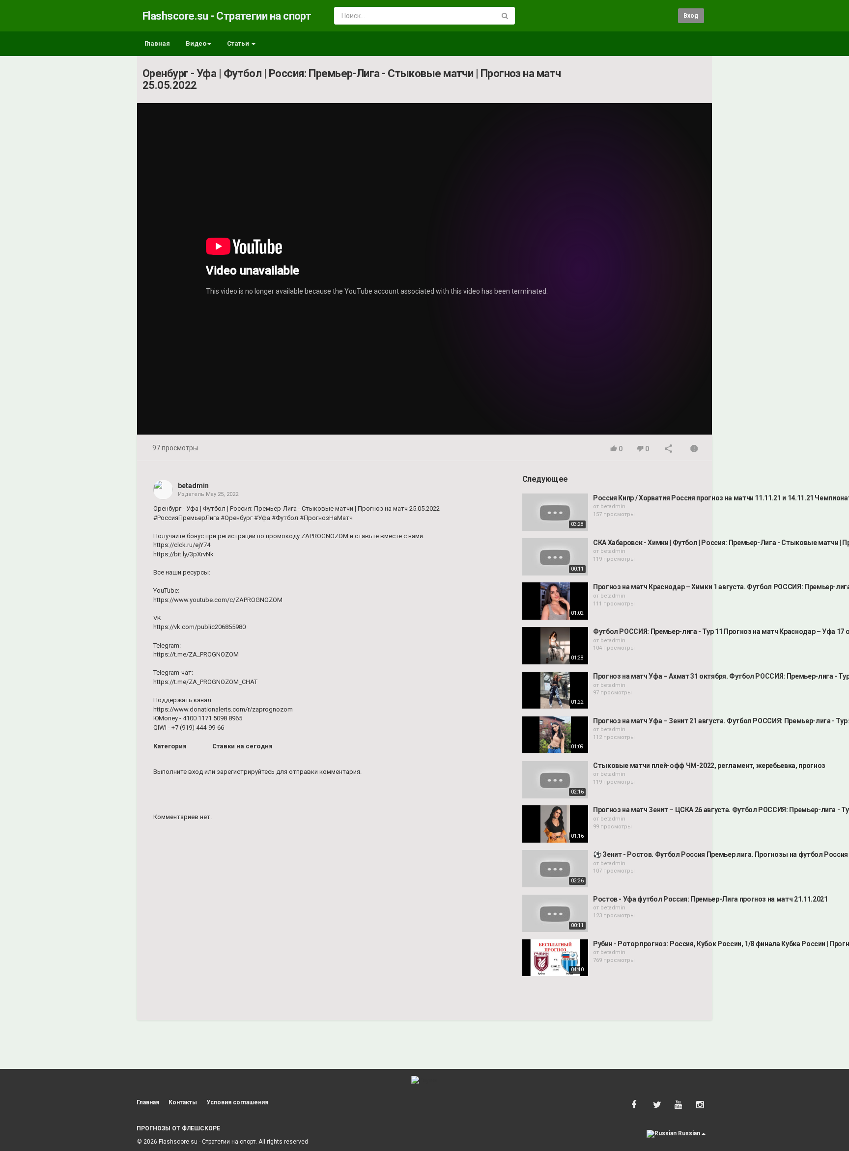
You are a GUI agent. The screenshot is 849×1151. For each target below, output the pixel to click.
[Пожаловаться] (694, 449)
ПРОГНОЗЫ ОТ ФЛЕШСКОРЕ (178, 1128)
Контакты (183, 1102)
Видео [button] (196, 43)
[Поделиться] (668, 449)
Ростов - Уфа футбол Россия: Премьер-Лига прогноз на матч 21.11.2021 (710, 899)
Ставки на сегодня (242, 746)
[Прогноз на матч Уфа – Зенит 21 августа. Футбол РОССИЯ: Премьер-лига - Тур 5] (555, 735)
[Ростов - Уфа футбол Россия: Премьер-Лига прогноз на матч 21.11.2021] (555, 913)
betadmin (193, 486)
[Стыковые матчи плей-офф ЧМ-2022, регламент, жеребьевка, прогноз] (555, 779)
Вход (691, 15)
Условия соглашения (237, 1102)
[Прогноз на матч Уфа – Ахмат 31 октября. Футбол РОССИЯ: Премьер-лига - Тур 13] (555, 690)
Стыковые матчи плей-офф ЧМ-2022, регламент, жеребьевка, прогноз (709, 765)
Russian (689, 1133)
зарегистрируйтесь (246, 771)
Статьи (239, 43)
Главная (157, 43)
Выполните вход (178, 771)
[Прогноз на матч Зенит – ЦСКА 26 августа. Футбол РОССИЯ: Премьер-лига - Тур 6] (555, 824)
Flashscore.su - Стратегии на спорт (226, 16)
